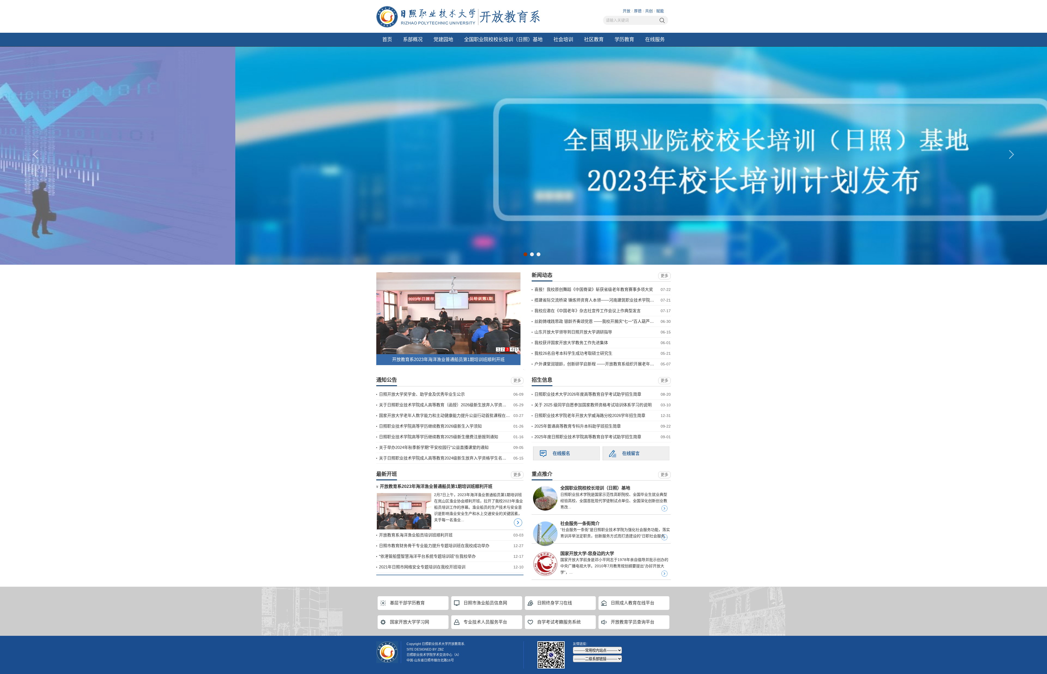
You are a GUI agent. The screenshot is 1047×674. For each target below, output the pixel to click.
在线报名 (561, 453)
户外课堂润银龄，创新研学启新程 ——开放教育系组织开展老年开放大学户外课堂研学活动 (616, 364)
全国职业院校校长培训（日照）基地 (503, 39)
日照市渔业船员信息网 (485, 603)
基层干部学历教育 (407, 603)
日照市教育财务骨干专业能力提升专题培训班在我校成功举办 (434, 545)
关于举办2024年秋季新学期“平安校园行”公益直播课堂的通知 (434, 447)
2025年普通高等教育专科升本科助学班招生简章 (577, 426)
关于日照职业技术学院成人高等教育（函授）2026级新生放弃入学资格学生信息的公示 (457, 404)
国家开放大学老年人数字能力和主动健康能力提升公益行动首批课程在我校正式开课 (454, 415)
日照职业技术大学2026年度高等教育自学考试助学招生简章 (587, 394)
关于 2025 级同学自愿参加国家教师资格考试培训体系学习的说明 (593, 404)
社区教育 (594, 39)
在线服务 (655, 39)
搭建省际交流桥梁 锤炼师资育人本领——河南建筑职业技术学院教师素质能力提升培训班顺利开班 (622, 300)
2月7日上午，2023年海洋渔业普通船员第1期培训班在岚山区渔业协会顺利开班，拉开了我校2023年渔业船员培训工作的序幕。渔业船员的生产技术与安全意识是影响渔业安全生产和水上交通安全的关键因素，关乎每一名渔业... (478, 507)
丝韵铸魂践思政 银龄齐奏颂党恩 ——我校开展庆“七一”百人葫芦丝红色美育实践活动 (610, 321)
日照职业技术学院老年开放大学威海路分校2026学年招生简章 (589, 415)
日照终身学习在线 (554, 603)
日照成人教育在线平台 (632, 603)
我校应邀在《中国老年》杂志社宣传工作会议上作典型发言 (587, 310)
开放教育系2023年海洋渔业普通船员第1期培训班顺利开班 (436, 486)
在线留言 (631, 453)
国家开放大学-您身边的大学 (587, 553)
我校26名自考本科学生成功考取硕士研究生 (573, 353)
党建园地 (443, 39)
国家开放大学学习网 (409, 622)
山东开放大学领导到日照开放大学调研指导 (573, 332)
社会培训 (563, 39)
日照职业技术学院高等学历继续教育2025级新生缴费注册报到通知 (438, 436)
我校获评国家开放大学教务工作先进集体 (571, 342)
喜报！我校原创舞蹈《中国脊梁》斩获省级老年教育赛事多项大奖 (593, 289)
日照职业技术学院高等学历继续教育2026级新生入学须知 (430, 426)
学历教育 (624, 39)
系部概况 (413, 39)
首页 (387, 39)
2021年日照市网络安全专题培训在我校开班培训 (422, 567)
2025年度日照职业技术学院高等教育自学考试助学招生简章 (587, 436)
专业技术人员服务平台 (485, 622)
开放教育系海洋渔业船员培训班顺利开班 (416, 535)
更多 (664, 276)
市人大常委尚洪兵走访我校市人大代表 (448, 359)
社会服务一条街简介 (580, 523)
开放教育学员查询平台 (632, 622)
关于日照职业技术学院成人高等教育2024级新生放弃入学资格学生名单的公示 (449, 458)
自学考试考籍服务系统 (559, 622)
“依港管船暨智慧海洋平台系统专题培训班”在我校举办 (427, 556)
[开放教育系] (458, 16)
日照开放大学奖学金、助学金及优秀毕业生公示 (422, 394)
